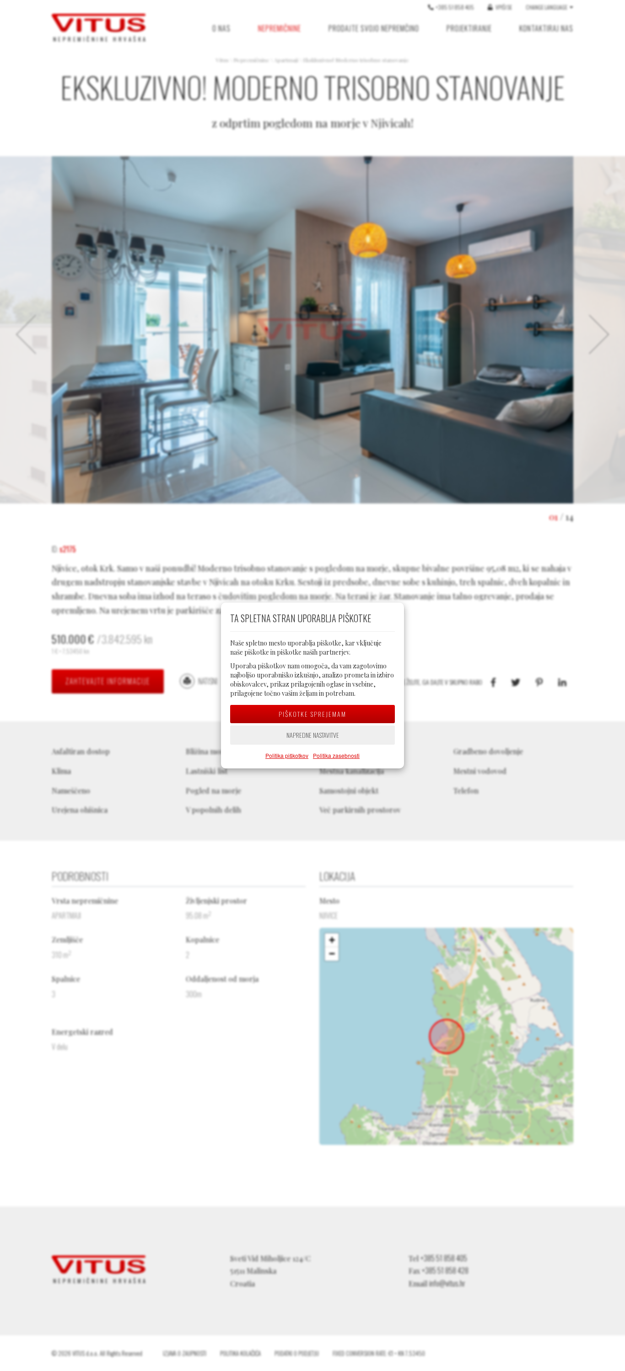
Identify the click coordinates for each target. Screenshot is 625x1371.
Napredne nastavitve (312, 735)
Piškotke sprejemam (312, 714)
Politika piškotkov (286, 755)
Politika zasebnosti (336, 755)
